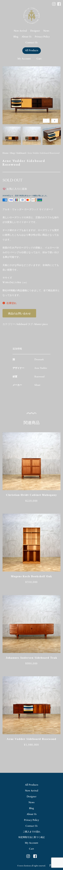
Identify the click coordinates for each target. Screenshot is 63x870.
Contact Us (31, 42)
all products (31, 785)
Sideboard (21, 153)
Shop (12, 153)
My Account (24, 59)
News (46, 31)
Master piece (41, 324)
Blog (15, 37)
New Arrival (20, 31)
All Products (31, 50)
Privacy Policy (42, 37)
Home (5, 153)
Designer (35, 31)
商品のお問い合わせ (19, 314)
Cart (39, 59)
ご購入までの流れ (31, 832)
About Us (26, 37)
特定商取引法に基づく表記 (31, 837)
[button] (15, 189)
